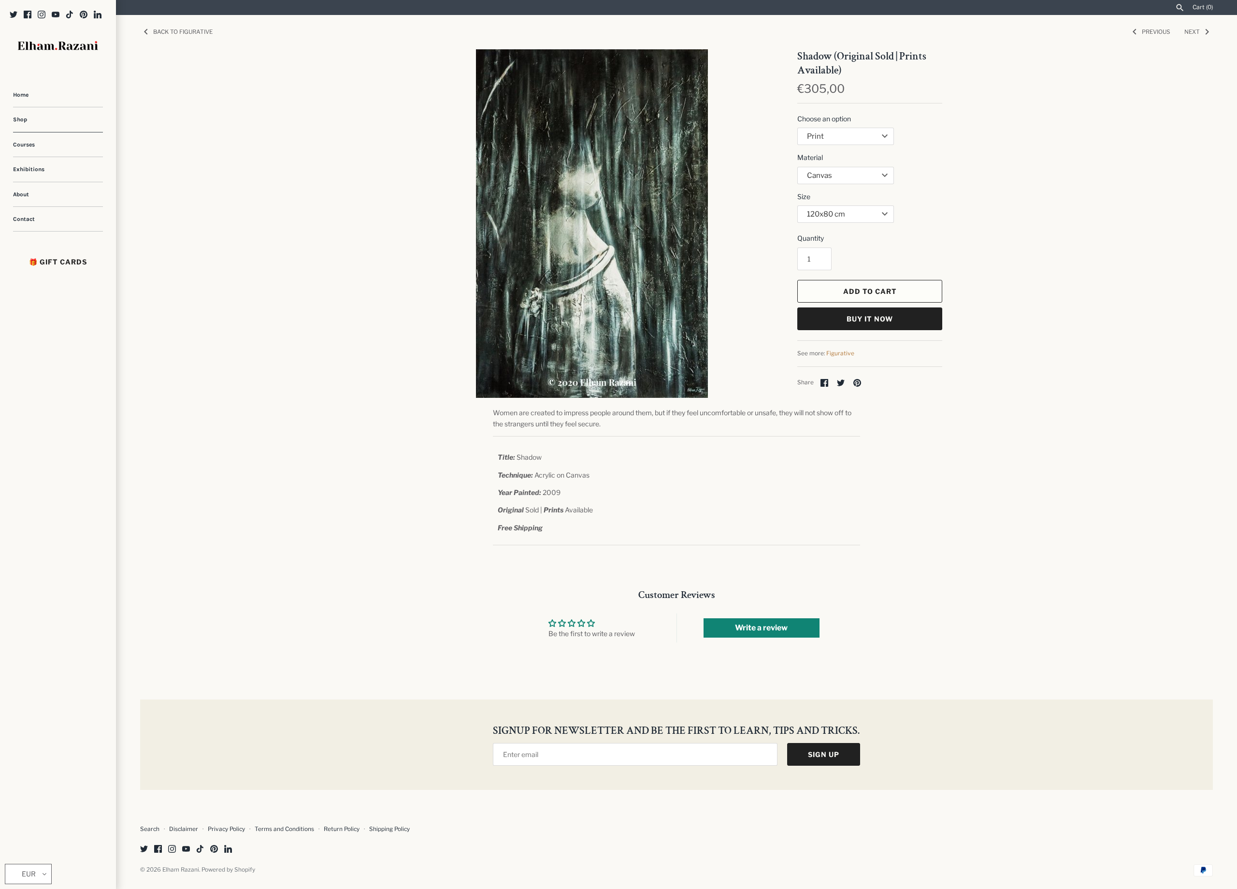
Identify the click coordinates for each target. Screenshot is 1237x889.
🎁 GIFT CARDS (58, 262)
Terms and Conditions (284, 829)
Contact (24, 219)
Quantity (810, 238)
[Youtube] (55, 15)
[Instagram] (41, 15)
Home (21, 94)
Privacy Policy (226, 829)
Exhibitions (28, 169)
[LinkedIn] (97, 15)
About (21, 194)
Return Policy (342, 829)
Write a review (761, 627)
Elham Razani (180, 869)
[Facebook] (27, 15)
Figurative (840, 353)
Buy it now (870, 319)
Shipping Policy (389, 829)
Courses (24, 144)
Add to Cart (870, 291)
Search (149, 829)
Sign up (823, 754)
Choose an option (824, 119)
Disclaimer (183, 829)
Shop (20, 119)
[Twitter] (13, 15)
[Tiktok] (69, 15)
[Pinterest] (83, 15)
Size (803, 196)
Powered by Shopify (228, 869)
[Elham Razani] (58, 46)
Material (810, 157)
